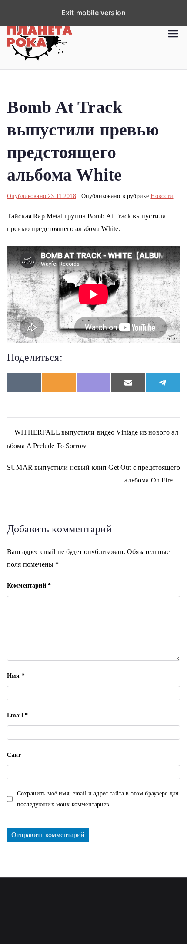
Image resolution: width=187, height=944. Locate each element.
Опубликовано (41, 196)
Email (17, 715)
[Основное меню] (173, 35)
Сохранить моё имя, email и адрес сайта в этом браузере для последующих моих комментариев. (97, 799)
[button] (173, 35)
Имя (16, 676)
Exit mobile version (93, 12)
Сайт (14, 755)
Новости (161, 196)
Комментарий (29, 585)
